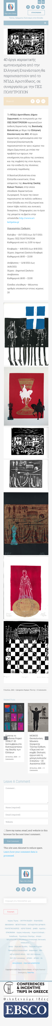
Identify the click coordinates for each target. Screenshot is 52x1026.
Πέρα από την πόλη (21, 946)
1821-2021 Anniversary (17, 958)
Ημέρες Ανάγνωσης (23, 932)
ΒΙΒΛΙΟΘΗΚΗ (9, 925)
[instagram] (33, 7)
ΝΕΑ (40, 950)
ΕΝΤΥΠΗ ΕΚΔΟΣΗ (26, 921)
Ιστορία (38, 936)
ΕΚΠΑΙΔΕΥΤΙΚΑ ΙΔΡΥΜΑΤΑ (36, 925)
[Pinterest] (38, 101)
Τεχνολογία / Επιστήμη (26, 936)
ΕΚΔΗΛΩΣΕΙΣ (38, 921)
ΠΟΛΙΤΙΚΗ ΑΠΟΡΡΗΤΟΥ (32, 963)
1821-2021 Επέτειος (34, 954)
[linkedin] (43, 7)
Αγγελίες (42, 928)
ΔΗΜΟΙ (35, 928)
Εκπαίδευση (13, 936)
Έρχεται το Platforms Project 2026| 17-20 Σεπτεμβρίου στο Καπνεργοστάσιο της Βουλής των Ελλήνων (13, 744)
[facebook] (28, 7)
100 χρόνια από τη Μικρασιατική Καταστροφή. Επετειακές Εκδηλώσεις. (26, 941)
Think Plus (30, 973)
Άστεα (11, 946)
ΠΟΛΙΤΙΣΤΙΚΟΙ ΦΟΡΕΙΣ (12, 928)
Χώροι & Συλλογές (38, 932)
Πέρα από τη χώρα (35, 946)
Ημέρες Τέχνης (29, 690)
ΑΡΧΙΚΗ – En (38, 958)
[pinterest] (38, 7)
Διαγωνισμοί (33, 950)
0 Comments (41, 690)
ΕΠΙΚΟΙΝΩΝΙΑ (10, 932)
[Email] (43, 101)
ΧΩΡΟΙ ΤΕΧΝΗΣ (26, 928)
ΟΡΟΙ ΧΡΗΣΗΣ (17, 963)
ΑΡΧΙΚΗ (29, 958)
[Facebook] (32, 101)
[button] (5, 738)
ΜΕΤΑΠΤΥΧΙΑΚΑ (20, 925)
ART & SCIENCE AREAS (17, 954)
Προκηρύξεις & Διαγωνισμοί (17, 950)
